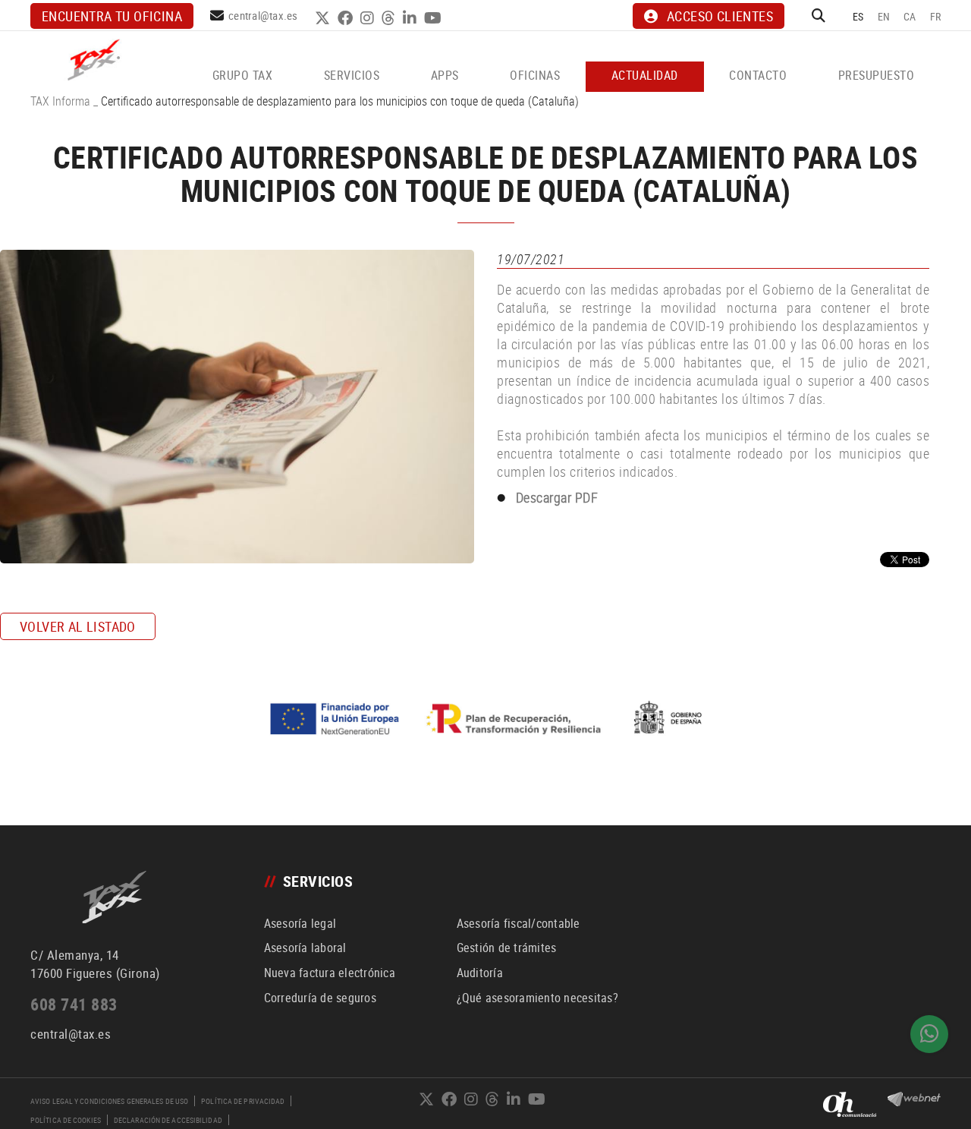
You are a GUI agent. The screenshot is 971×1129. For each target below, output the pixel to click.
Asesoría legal (300, 923)
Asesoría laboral (305, 947)
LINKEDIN (411, 18)
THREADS (390, 18)
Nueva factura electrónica (329, 972)
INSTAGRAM (369, 18)
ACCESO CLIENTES (720, 16)
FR (935, 16)
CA (909, 16)
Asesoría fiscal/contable (518, 923)
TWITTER (324, 18)
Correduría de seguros (320, 997)
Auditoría (480, 972)
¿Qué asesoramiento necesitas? (537, 997)
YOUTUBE (434, 18)
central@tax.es (263, 15)
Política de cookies (65, 1120)
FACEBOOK (347, 18)
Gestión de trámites (507, 947)
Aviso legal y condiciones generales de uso (109, 1101)
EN (884, 16)
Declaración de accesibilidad (168, 1120)
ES (858, 16)
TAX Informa (60, 101)
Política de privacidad (242, 1101)
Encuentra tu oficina (112, 16)
